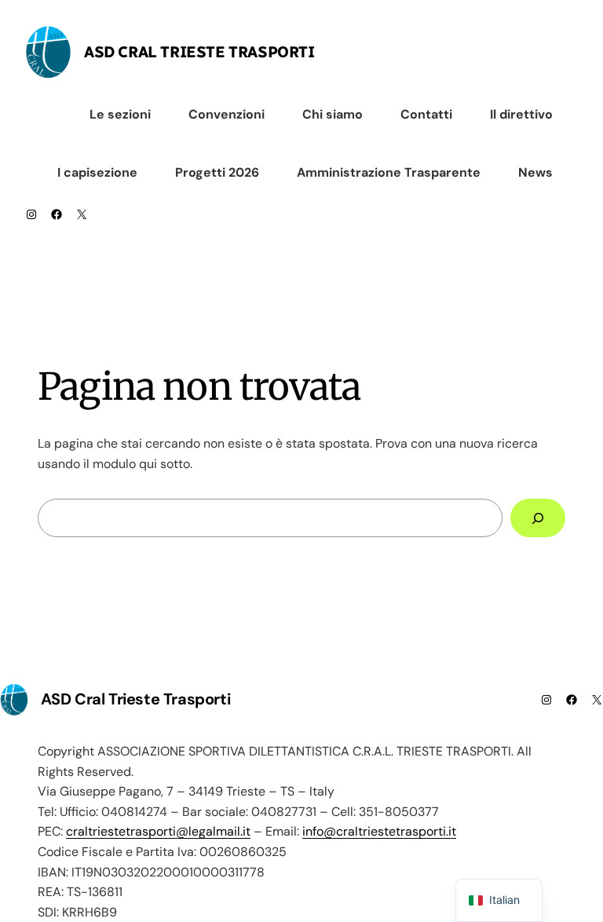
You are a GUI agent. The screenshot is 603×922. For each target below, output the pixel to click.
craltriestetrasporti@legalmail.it (158, 831)
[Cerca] (537, 518)
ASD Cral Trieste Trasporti (199, 51)
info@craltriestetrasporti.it (379, 831)
